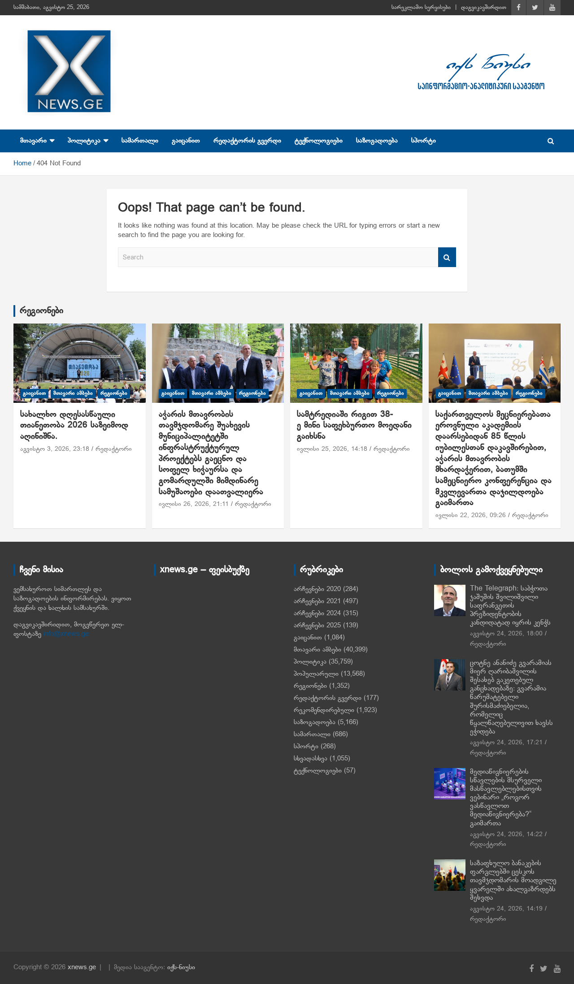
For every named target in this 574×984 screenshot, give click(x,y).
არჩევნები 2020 (317, 589)
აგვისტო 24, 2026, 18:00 (506, 634)
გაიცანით (186, 141)
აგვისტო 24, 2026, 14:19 (506, 909)
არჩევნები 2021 (317, 601)
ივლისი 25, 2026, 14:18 (332, 449)
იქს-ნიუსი (181, 967)
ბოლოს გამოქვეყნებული (491, 570)
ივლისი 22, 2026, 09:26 (470, 515)
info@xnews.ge (66, 634)
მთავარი (33, 141)
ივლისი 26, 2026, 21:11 (194, 504)
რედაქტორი (114, 449)
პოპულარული (316, 674)
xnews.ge (82, 967)
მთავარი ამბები (73, 393)
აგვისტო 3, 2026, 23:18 (54, 449)
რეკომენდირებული (324, 710)
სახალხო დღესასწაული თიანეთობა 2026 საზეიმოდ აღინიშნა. (74, 426)
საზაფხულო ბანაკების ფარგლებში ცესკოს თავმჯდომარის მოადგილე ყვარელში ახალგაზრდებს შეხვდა (513, 880)
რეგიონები (41, 311)
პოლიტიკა (84, 141)
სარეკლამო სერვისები (421, 7)
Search (447, 257)
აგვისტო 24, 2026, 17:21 (506, 743)
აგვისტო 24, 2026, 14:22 (506, 834)
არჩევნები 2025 (317, 625)
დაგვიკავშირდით (483, 7)
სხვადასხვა (310, 759)
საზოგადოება (377, 141)
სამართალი (140, 141)
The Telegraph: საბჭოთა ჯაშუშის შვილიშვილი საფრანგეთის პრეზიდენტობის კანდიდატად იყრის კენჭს (510, 606)
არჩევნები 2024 (317, 613)
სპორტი (423, 141)
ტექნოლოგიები (319, 141)
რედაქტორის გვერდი (247, 141)
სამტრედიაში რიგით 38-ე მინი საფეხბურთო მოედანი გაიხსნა (356, 426)
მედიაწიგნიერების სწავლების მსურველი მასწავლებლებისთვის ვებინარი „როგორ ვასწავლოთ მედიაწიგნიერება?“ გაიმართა (506, 798)
